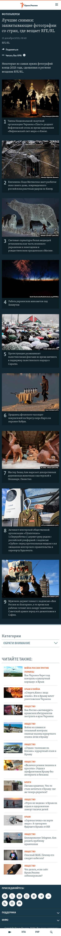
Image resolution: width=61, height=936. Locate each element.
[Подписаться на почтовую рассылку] (19, 903)
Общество (29, 706)
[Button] (10, 50)
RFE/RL (6, 43)
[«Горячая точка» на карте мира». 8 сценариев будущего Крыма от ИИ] (13, 820)
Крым (27, 817)
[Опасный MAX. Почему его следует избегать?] (13, 855)
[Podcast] (12, 903)
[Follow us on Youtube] (19, 896)
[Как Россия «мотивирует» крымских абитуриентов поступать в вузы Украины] (13, 710)
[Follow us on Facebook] (5, 896)
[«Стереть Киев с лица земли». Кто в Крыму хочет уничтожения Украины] (13, 692)
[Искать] (51, 932)
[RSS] (5, 903)
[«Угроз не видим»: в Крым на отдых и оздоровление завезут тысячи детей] (13, 803)
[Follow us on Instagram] (27, 896)
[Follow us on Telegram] (41, 896)
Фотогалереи (11, 14)
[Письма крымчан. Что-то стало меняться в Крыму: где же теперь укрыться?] (13, 785)
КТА (24, 932)
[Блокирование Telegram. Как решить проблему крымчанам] (13, 837)
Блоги (27, 782)
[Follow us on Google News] (34, 896)
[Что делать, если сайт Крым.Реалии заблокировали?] (13, 869)
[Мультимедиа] (9, 932)
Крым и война (32, 689)
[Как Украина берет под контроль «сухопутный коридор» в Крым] (13, 671)
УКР (37, 932)
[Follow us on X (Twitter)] (12, 896)
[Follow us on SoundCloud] (48, 896)
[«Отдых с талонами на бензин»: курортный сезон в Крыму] (13, 748)
